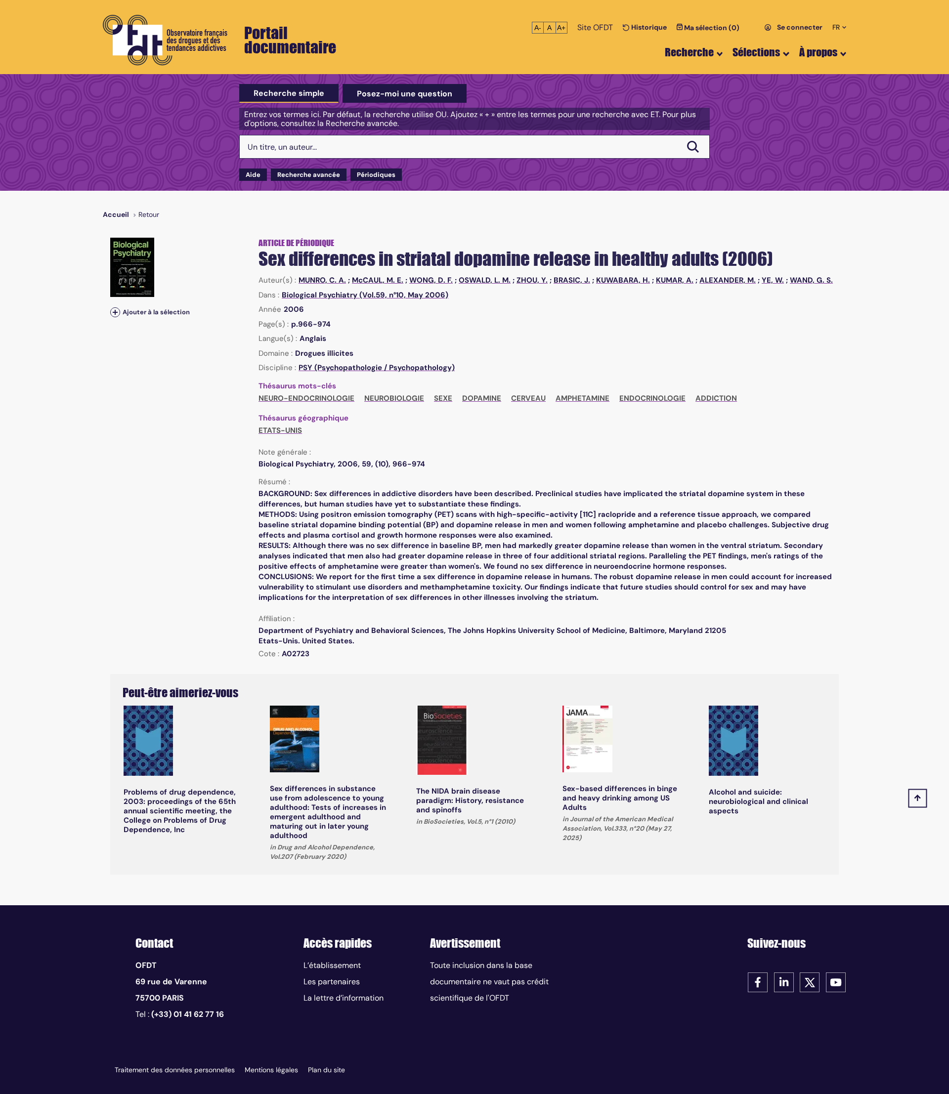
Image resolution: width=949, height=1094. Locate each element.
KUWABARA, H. (623, 280)
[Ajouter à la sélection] (115, 312)
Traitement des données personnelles (175, 1069)
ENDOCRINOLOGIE (652, 398)
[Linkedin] (784, 981)
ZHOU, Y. (532, 280)
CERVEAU (528, 398)
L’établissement (332, 965)
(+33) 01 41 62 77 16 (187, 1014)
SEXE (443, 398)
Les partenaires (331, 981)
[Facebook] (758, 981)
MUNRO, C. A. (322, 280)
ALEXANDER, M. (727, 280)
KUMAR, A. (674, 280)
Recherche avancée (308, 174)
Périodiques (376, 174)
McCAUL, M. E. (377, 280)
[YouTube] (836, 981)
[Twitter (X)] (810, 981)
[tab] (289, 93)
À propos (818, 52)
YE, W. (773, 280)
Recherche (689, 52)
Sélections (756, 52)
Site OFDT (595, 27)
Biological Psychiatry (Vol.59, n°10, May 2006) (365, 295)
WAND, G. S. (811, 280)
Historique (648, 27)
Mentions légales (271, 1069)
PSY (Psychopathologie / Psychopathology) (377, 368)
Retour (148, 214)
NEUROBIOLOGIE (394, 398)
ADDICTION (716, 398)
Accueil (116, 214)
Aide (253, 174)
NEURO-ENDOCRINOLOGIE (306, 398)
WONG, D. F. (431, 280)
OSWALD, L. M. (485, 280)
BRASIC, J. (572, 280)
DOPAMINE (481, 398)
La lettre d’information (343, 998)
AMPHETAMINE (582, 398)
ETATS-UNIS (280, 430)
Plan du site (326, 1069)
